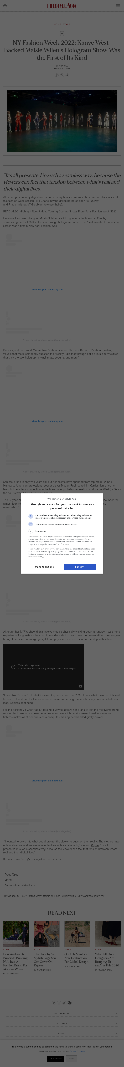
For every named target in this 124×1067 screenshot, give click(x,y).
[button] (62, 531)
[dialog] (62, 533)
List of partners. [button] (63, 544)
